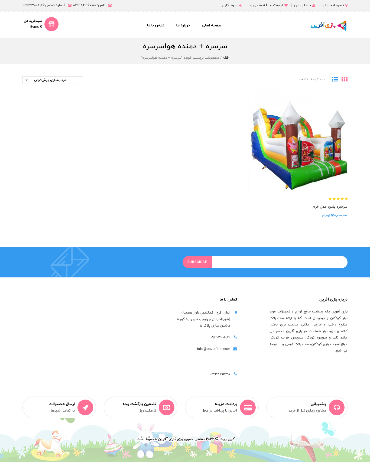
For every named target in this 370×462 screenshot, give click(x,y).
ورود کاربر (230, 5)
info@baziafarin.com (213, 349)
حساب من (302, 5)
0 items (36, 27)
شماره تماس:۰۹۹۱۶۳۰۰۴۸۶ (44, 5)
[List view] (333, 80)
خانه (226, 57)
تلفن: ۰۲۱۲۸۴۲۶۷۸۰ (89, 5)
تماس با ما (155, 25)
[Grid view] (343, 80)
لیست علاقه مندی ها (266, 5)
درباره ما (183, 25)
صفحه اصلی (211, 25)
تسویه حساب (333, 5)
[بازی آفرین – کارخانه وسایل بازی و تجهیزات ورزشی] (329, 25)
